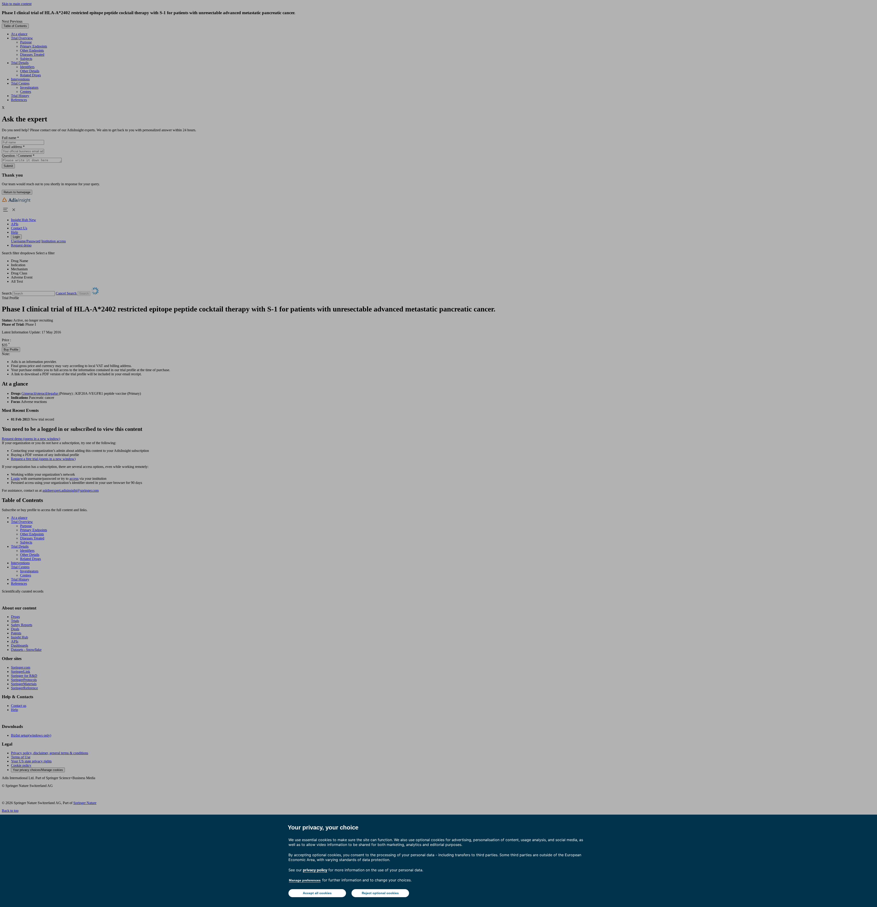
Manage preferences (305, 880)
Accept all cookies (317, 893)
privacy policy (315, 870)
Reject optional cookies (380, 893)
